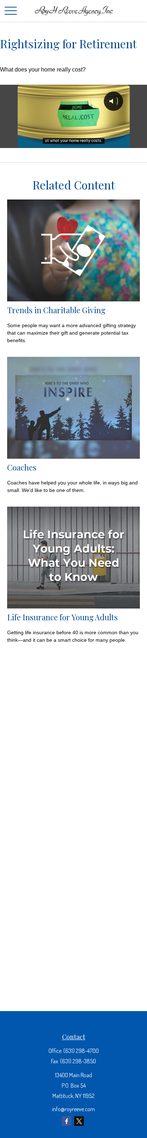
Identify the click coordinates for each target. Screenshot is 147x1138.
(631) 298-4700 (81, 1050)
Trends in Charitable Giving (56, 310)
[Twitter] (79, 1121)
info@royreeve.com (73, 1109)
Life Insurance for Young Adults (62, 617)
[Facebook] (66, 1121)
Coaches (21, 467)
